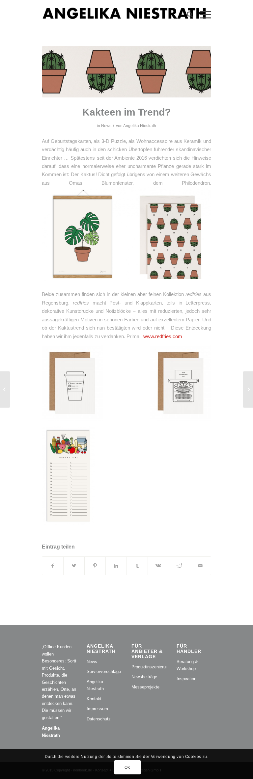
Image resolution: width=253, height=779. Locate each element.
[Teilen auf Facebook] (52, 566)
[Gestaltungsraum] (248, 389)
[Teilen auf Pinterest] (95, 566)
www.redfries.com (162, 336)
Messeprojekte (145, 687)
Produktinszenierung (148, 666)
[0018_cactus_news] (126, 71)
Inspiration (186, 678)
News (106, 125)
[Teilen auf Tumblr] (137, 566)
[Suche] (186, 15)
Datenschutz (99, 718)
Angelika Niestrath (139, 125)
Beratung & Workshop (187, 665)
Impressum (97, 708)
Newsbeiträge (144, 676)
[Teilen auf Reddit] (179, 566)
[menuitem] (186, 15)
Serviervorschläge (104, 671)
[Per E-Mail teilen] (200, 566)
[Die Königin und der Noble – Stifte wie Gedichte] (5, 389)
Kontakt (94, 698)
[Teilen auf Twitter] (74, 566)
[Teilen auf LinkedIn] (116, 566)
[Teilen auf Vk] (158, 566)
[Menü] (202, 15)
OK (127, 767)
